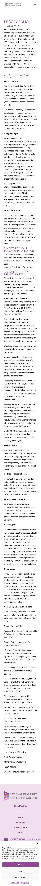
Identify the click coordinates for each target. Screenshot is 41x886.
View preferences (20, 877)
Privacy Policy (15, 883)
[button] (37, 843)
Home (20, 817)
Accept (20, 865)
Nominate (20, 822)
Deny (20, 871)
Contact (20, 832)
